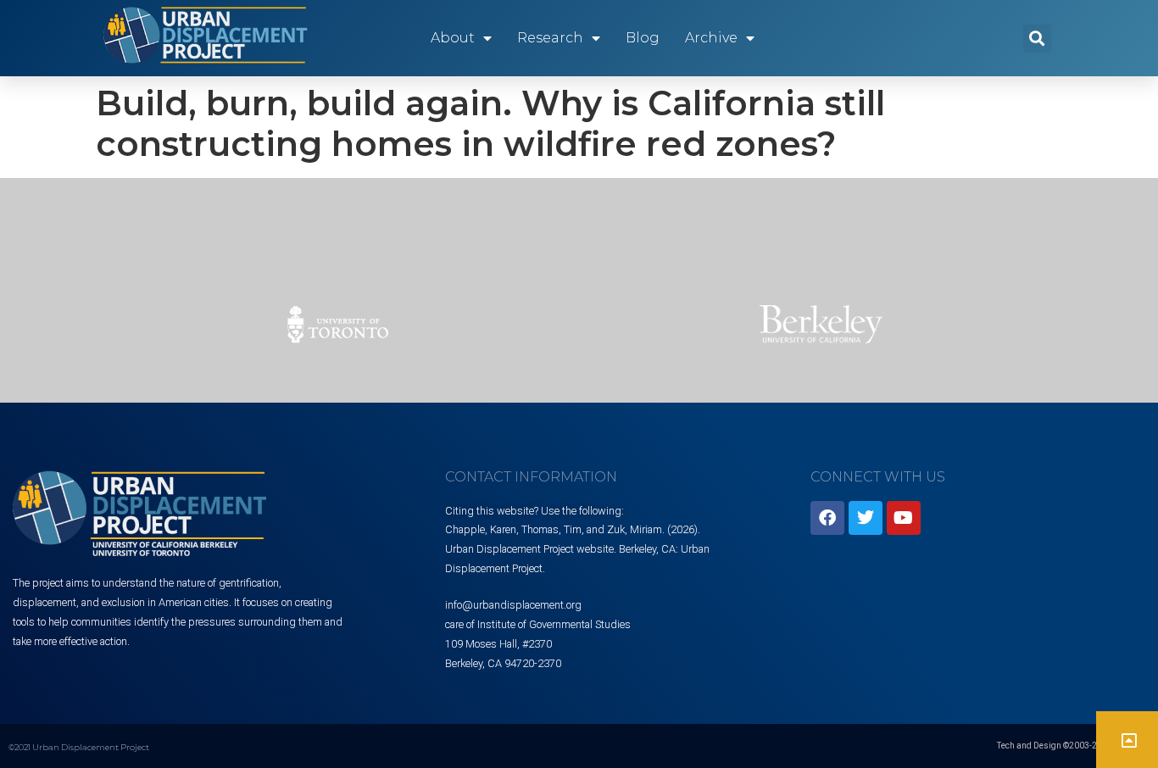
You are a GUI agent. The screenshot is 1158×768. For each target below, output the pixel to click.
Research (550, 38)
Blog (643, 38)
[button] (1037, 39)
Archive (711, 38)
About (453, 38)
